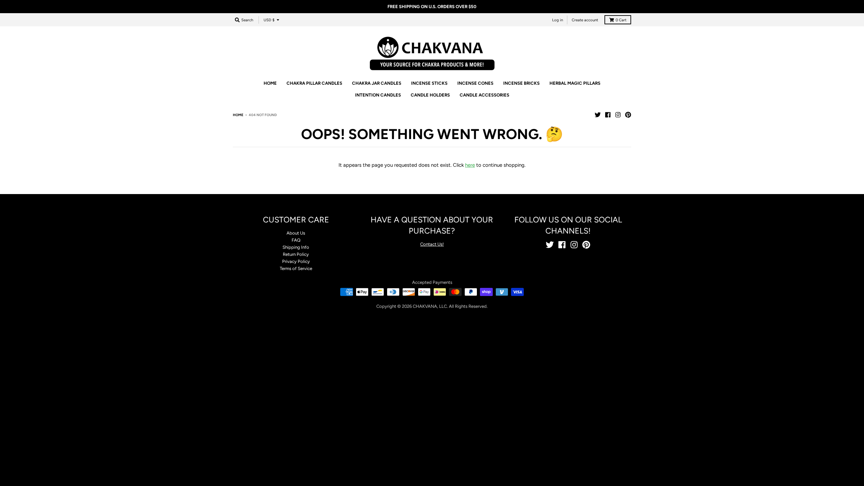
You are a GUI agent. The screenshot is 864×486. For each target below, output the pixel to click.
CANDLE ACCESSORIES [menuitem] (484, 95)
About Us (296, 233)
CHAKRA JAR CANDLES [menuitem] (376, 83)
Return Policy (296, 254)
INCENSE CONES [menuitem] (475, 83)
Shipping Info (295, 247)
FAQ (296, 240)
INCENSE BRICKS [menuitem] (521, 83)
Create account (585, 20)
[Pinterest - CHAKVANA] (628, 115)
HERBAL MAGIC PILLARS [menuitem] (574, 83)
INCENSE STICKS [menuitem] (429, 83)
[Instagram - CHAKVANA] (618, 115)
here (470, 165)
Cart (621, 20)
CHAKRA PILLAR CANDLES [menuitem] (314, 83)
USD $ (269, 20)
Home (238, 115)
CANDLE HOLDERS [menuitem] (430, 95)
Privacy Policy (296, 261)
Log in (557, 20)
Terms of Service (296, 268)
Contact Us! (432, 244)
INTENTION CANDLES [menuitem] (378, 95)
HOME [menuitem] (270, 83)
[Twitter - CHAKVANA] (598, 115)
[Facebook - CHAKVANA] (608, 115)
